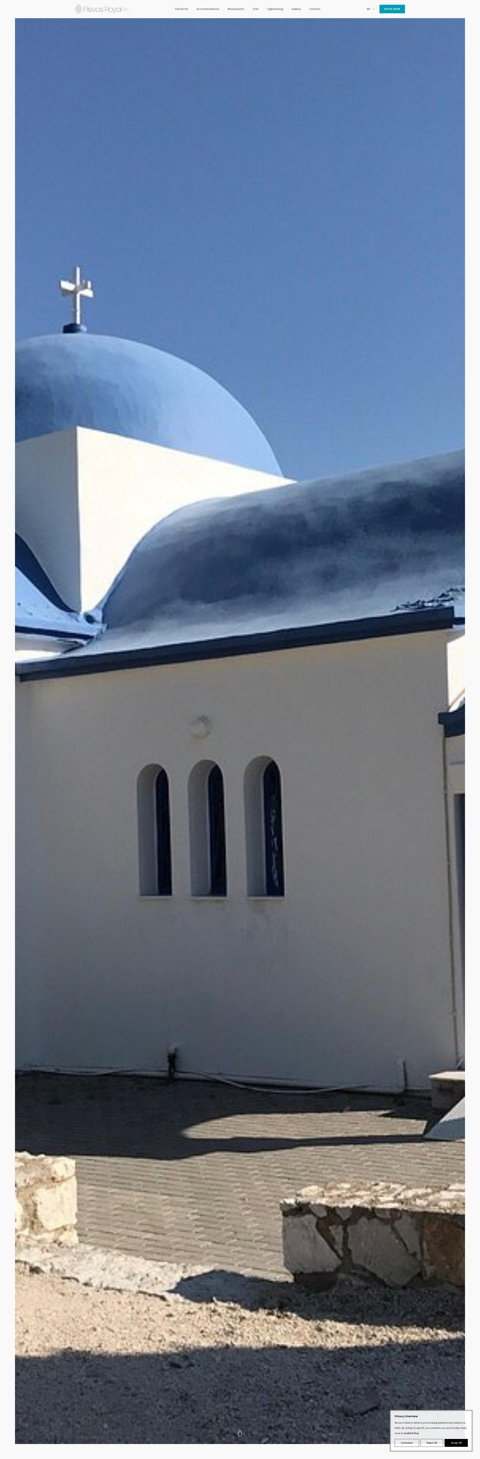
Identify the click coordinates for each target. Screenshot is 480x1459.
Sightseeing (275, 9)
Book (392, 9)
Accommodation (207, 9)
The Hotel (181, 9)
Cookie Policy (411, 1433)
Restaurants (236, 9)
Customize (407, 1443)
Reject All (432, 1443)
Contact (314, 9)
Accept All (456, 1443)
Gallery (296, 9)
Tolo (256, 9)
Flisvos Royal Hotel (102, 8)
